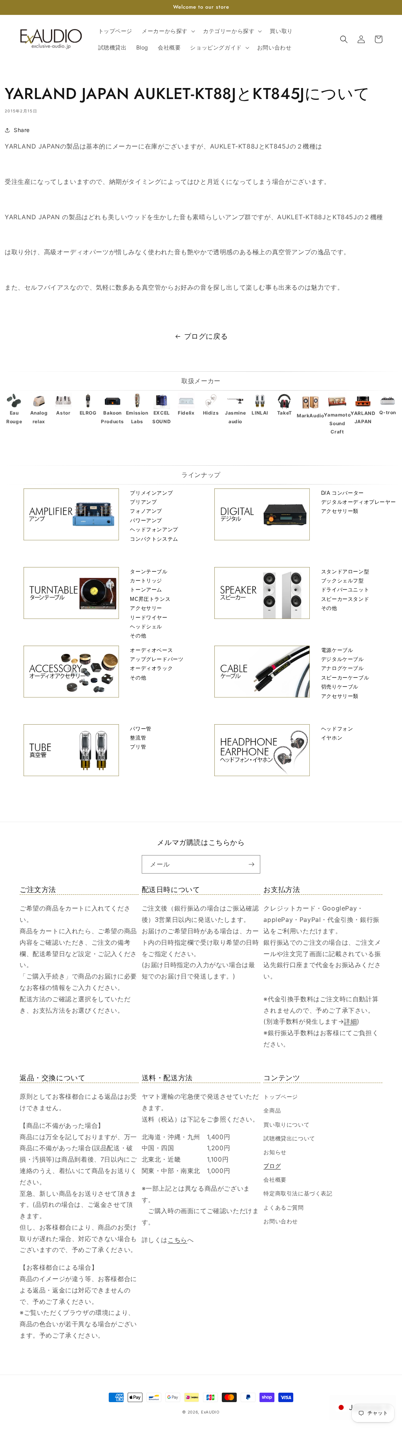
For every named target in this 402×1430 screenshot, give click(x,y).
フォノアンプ (146, 511)
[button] (167, 31)
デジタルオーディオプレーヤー (358, 502)
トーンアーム (146, 590)
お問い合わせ (280, 1221)
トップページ (280, 1096)
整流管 (138, 738)
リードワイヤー (148, 617)
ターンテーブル (148, 572)
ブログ (272, 1165)
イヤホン (331, 738)
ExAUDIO (210, 1412)
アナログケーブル (342, 668)
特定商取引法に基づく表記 (297, 1193)
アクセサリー (146, 608)
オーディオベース (151, 650)
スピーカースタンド (345, 599)
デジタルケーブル (342, 659)
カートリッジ (146, 581)
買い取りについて (286, 1124)
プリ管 (138, 747)
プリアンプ (143, 502)
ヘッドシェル (146, 627)
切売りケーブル (339, 687)
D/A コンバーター (342, 493)
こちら (177, 1240)
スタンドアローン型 (345, 572)
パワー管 (140, 729)
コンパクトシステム (154, 539)
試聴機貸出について (289, 1138)
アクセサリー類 (339, 511)
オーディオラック (151, 668)
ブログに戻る (206, 336)
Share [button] (22, 130)
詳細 (350, 1021)
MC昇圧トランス (150, 599)
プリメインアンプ (151, 493)
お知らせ (274, 1152)
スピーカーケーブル (345, 678)
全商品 (272, 1110)
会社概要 (274, 1179)
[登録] (251, 864)
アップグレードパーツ (156, 659)
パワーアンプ (146, 520)
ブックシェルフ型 (342, 581)
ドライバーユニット (345, 590)
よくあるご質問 (283, 1207)
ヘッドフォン (337, 729)
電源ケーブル (337, 650)
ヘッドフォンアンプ (154, 529)
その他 (138, 636)
